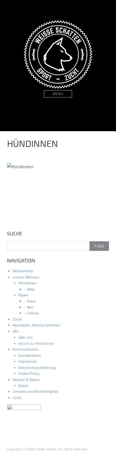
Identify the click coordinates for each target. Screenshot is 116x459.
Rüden (23, 295)
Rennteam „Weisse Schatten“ (37, 325)
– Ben (29, 307)
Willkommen (23, 271)
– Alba (29, 289)
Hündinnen (27, 283)
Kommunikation (26, 349)
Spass (23, 385)
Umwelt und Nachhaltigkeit (35, 391)
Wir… (17, 331)
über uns (25, 337)
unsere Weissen (26, 277)
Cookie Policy (29, 373)
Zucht (17, 319)
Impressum (27, 361)
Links (17, 397)
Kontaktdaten (29, 355)
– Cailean (31, 313)
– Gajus (30, 301)
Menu (58, 93)
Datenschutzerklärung (37, 367)
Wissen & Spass (26, 379)
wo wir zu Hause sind (35, 343)
